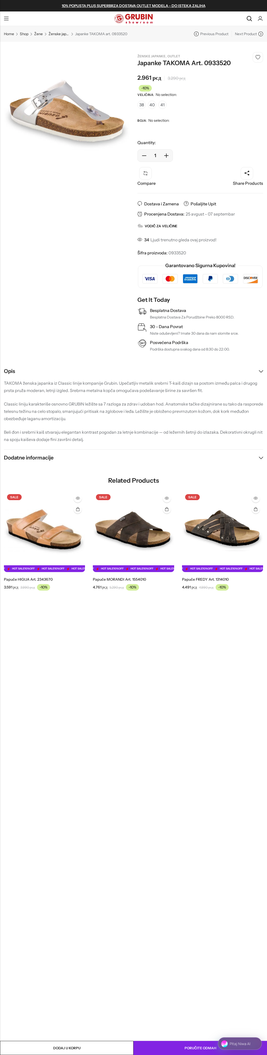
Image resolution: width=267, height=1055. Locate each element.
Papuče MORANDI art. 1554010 (119, 579)
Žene (38, 34)
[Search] (249, 18)
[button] (7, 540)
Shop (24, 34)
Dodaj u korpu (67, 1048)
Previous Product (214, 34)
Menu (6, 19)
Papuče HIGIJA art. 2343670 (28, 579)
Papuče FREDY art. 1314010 (205, 579)
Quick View (78, 498)
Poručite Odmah (200, 1048)
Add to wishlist (258, 57)
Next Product (246, 34)
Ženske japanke (58, 34)
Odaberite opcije (78, 509)
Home (9, 34)
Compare (146, 183)
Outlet (173, 56)
